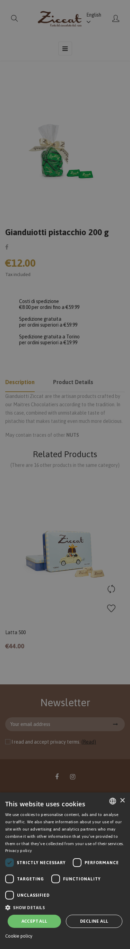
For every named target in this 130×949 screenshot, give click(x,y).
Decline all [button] (94, 921)
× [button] (122, 800)
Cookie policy (18, 936)
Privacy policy (18, 850)
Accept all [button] (34, 921)
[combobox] (112, 801)
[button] (65, 907)
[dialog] (65, 870)
